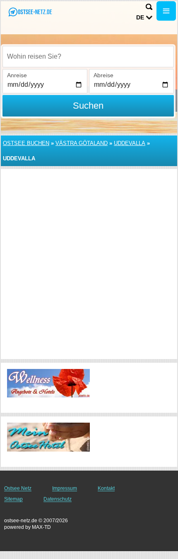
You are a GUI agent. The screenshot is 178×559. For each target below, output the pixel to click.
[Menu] (166, 11)
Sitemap (13, 499)
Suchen (88, 105)
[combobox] (88, 57)
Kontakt (106, 488)
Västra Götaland (81, 143)
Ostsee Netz (17, 488)
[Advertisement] (89, 264)
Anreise (17, 75)
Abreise (103, 75)
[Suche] (149, 7)
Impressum (64, 488)
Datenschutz (57, 499)
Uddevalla (129, 143)
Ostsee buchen (26, 143)
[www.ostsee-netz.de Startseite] (31, 11)
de (140, 17)
